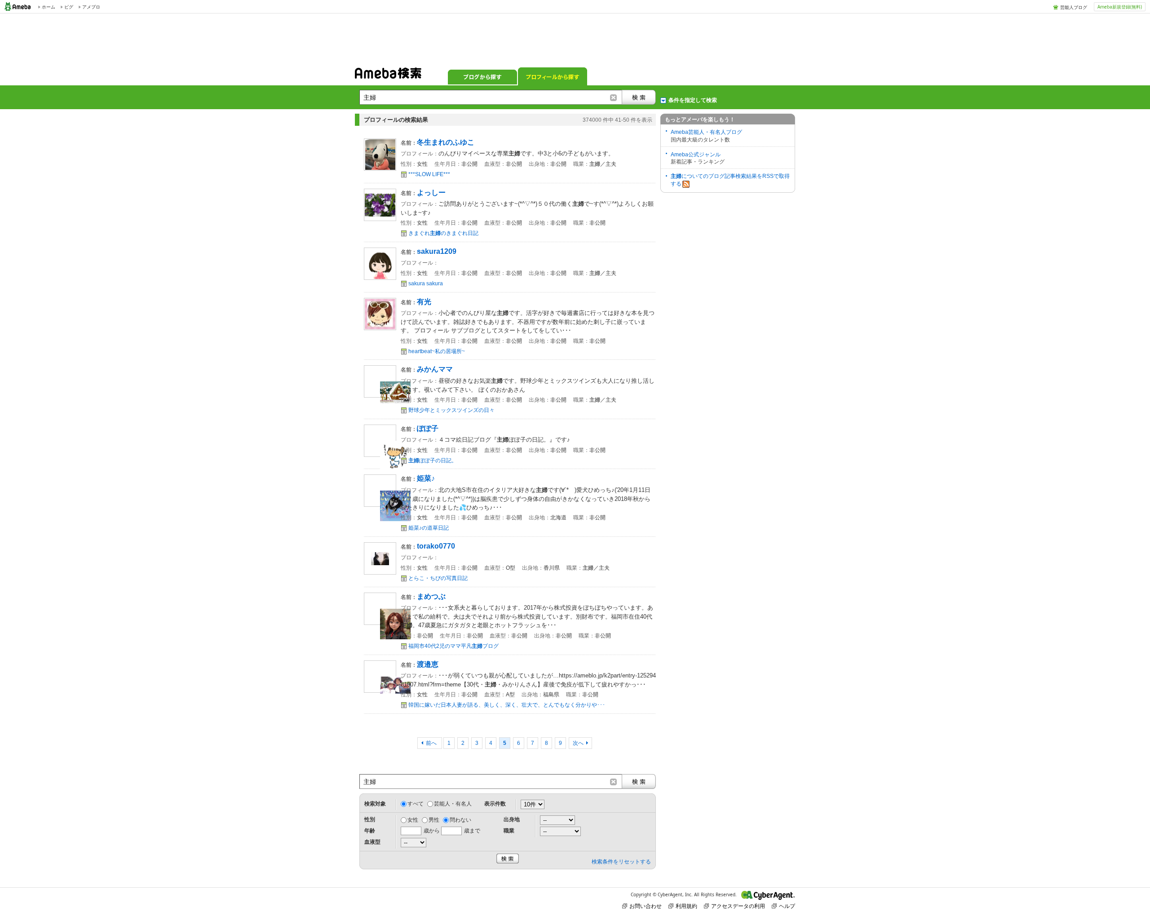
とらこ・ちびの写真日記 (438, 578)
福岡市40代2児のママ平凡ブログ (453, 646)
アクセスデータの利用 (738, 906)
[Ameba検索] (388, 76)
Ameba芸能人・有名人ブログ (706, 132)
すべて (415, 804)
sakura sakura (425, 283)
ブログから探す (482, 76)
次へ (578, 743)
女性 (412, 820)
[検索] (639, 97)
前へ (432, 743)
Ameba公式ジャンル (696, 154)
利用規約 (686, 906)
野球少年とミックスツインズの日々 (451, 410)
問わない (460, 820)
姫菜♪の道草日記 (428, 528)
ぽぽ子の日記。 (432, 460)
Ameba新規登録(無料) (1119, 7)
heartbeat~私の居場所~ (436, 351)
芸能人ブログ (1073, 7)
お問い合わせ (645, 906)
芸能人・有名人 (453, 804)
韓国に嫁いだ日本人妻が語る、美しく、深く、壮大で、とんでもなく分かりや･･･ (506, 705)
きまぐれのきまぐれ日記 (443, 233)
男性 (434, 820)
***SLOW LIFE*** (429, 174)
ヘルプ (787, 906)
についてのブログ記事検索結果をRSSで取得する (730, 180)
